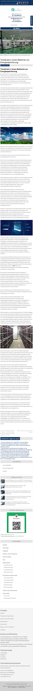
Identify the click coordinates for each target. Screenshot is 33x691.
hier (14, 265)
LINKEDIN (2, 655)
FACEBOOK (3, 659)
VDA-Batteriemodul (8, 569)
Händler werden (21, 687)
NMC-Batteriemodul (8, 572)
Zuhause (5, 686)
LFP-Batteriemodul (8, 565)
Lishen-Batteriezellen (8, 577)
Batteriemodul (6, 562)
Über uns (3, 4)
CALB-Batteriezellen (8, 582)
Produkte (10, 686)
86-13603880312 (16, 15)
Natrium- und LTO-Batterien (10, 554)
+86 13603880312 (19, 536)
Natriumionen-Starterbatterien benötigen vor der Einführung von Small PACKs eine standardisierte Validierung (16, 448)
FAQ (4, 471)
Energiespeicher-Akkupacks (10, 598)
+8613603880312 (17, 21)
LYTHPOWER (3, 653)
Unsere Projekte (7, 468)
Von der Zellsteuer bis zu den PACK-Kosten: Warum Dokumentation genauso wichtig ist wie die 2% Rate (14, 443)
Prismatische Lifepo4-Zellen (10, 575)
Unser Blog (4, 55)
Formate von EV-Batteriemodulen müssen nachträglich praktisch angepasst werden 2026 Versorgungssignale (15, 454)
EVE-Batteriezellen (8, 584)
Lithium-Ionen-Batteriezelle (10, 590)
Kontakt (14, 4)
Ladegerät (5, 551)
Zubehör (5, 545)
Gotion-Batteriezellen (9, 580)
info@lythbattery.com (16, 18)
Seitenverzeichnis (9, 4)
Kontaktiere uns (14, 687)
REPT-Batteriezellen (8, 587)
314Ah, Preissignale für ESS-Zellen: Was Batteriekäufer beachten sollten (15, 486)
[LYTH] (16, 11)
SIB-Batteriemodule (8, 567)
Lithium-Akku (6, 593)
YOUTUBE (3, 657)
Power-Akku (7, 595)
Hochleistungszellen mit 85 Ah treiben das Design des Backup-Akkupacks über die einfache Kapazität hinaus (14, 451)
